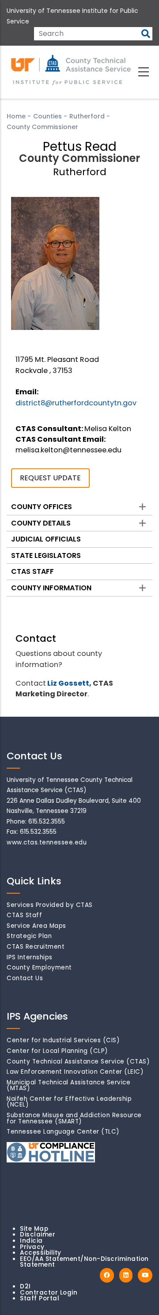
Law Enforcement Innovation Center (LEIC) (75, 1072)
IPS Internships (30, 957)
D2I (25, 1286)
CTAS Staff (32, 571)
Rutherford (87, 116)
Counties (47, 116)
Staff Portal (39, 1298)
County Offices (41, 507)
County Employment (39, 967)
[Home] (71, 70)
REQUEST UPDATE (50, 478)
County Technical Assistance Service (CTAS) (78, 1061)
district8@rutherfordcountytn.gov (75, 403)
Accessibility (40, 1252)
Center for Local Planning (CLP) (57, 1051)
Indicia (31, 1240)
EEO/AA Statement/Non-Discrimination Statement (84, 1262)
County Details (41, 523)
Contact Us (25, 978)
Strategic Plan (29, 936)
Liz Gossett (68, 683)
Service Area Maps (36, 926)
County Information (51, 588)
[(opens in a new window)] (107, 1275)
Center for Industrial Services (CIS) (63, 1040)
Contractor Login (48, 1292)
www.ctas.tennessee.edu (47, 842)
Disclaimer (37, 1234)
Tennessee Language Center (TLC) (63, 1131)
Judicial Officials (46, 539)
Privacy (32, 1247)
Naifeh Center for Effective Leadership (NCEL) (69, 1102)
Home (16, 116)
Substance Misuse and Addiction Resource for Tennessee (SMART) (74, 1118)
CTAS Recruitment (35, 946)
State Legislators (46, 555)
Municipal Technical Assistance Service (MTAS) (68, 1085)
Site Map (34, 1229)
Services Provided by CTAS (50, 905)
